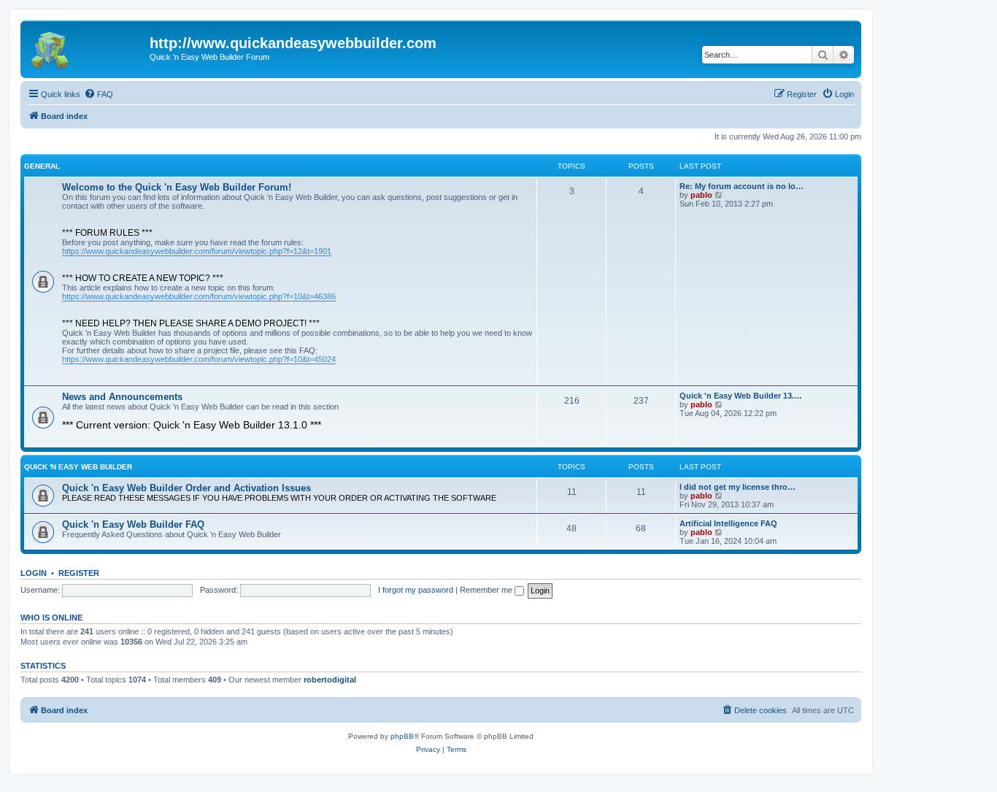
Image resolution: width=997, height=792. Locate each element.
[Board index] (87, 47)
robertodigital (330, 679)
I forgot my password (415, 589)
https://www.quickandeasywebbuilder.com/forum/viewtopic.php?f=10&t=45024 (199, 359)
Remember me (487, 589)
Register (78, 573)
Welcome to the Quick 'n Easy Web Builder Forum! (176, 187)
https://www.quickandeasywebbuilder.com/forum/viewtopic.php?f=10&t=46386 (199, 296)
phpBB (402, 736)
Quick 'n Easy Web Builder (78, 467)
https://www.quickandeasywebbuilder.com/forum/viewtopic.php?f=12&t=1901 (196, 251)
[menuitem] (98, 94)
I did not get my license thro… (738, 486)
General (42, 166)
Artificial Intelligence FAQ (728, 523)
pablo (701, 195)
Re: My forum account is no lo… (742, 186)
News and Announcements (122, 396)
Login (33, 573)
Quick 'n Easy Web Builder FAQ (133, 524)
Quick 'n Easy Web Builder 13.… (741, 395)
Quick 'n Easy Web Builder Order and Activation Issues (186, 487)
